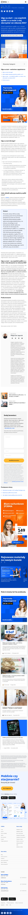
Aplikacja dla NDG (19, 843)
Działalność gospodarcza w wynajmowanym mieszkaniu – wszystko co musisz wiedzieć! (12, 708)
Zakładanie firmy (19, 829)
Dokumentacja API (4, 864)
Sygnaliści (2, 904)
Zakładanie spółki (19, 831)
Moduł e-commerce (20, 841)
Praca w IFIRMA (4, 833)
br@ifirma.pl (3, 884)
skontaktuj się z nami (9, 428)
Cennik (2, 831)
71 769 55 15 (23, 877)
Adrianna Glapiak (7, 653)
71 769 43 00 (23, 890)
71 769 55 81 (23, 884)
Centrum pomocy (4, 856)
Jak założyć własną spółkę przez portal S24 (12, 495)
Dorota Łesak (6, 684)
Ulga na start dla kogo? (8, 72)
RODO (7, 904)
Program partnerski (4, 841)
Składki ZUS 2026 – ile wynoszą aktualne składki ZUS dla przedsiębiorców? (13, 676)
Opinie (2, 835)
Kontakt (2, 839)
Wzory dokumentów (4, 860)
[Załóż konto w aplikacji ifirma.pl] (14, 98)
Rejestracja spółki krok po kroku (10, 492)
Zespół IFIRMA (7, 748)
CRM (17, 844)
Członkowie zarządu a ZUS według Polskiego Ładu (14, 490)
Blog (2, 854)
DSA (10, 904)
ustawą (7, 197)
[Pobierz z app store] (4, 797)
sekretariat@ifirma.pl (4, 890)
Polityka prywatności (10, 902)
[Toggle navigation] (25, 2)
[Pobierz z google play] (12, 797)
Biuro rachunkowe (19, 833)
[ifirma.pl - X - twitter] (5, 913)
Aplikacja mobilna (19, 846)
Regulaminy (3, 902)
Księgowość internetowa (20, 837)
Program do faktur (19, 839)
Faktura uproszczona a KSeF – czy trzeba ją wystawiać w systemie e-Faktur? (12, 643)
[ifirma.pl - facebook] (2, 913)
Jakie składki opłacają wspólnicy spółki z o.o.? (13, 74)
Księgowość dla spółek (20, 835)
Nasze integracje (4, 862)
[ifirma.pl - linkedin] (8, 913)
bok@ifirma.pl (3, 877)
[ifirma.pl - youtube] (10, 913)
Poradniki (2, 858)
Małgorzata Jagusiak (6, 7)
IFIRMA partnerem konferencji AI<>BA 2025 (12, 737)
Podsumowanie (6, 80)
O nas (2, 829)
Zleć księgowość (7, 788)
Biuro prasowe (3, 837)
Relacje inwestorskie (19, 902)
